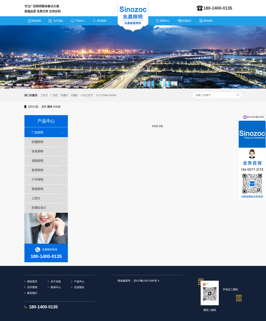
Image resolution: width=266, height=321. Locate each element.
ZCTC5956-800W (106, 95)
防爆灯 (64, 95)
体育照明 (37, 151)
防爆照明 (37, 142)
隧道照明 (37, 189)
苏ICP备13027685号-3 (146, 280)
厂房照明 (37, 132)
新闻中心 (165, 20)
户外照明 (37, 179)
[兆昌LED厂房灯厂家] (133, 16)
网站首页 (36, 20)
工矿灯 (44, 95)
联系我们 (208, 20)
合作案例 (101, 20)
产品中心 (80, 20)
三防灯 (36, 198)
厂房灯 (54, 95)
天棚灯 (74, 95)
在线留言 (186, 20)
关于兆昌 (58, 20)
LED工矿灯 (87, 95)
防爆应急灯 (39, 207)
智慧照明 (37, 170)
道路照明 (37, 160)
